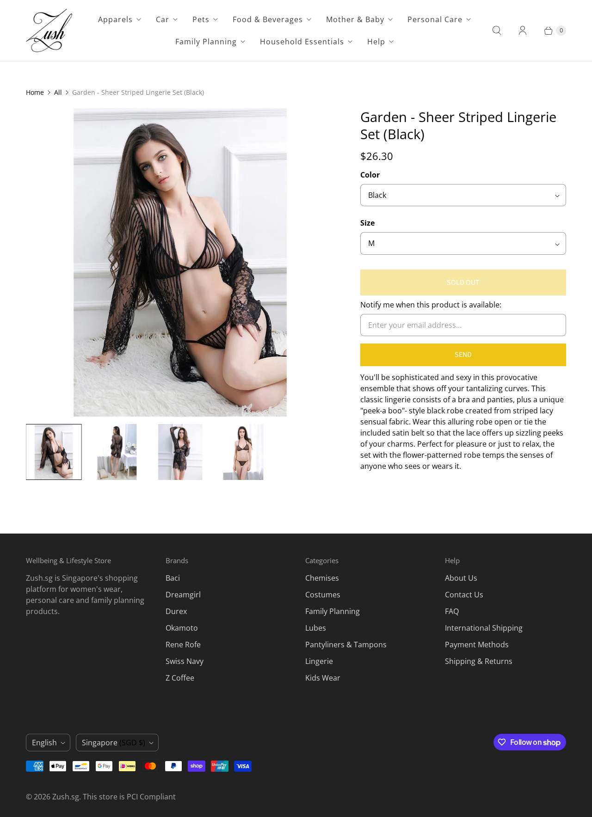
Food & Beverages (268, 19)
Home (35, 92)
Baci (173, 578)
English (44, 742)
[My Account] (523, 30)
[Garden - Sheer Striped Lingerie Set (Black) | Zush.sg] (180, 262)
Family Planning (206, 42)
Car (162, 19)
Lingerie (319, 661)
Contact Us (464, 595)
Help (376, 42)
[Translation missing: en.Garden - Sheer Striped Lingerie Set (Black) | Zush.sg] (54, 452)
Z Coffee (180, 678)
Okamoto (182, 628)
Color (370, 175)
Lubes (315, 628)
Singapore (113, 742)
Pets (201, 19)
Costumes (322, 595)
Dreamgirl (183, 595)
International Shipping (484, 628)
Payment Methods (477, 644)
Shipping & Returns (478, 661)
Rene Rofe (183, 644)
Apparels (115, 19)
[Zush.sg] (49, 30)
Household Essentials (302, 42)
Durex (176, 611)
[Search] (497, 30)
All (58, 92)
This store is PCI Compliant (129, 797)
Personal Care (434, 19)
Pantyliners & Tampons (346, 644)
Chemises (322, 578)
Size (367, 223)
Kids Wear (322, 678)
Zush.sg (65, 797)
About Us (461, 578)
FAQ (452, 611)
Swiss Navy (185, 661)
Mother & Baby (355, 19)
